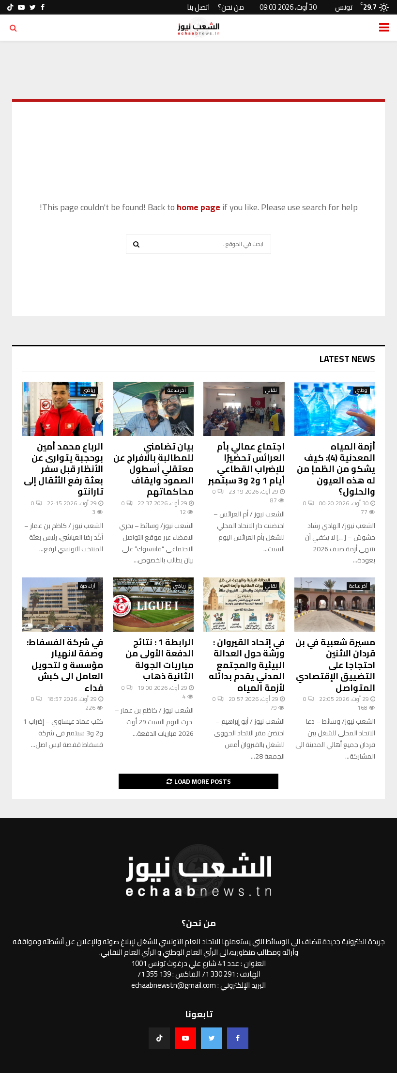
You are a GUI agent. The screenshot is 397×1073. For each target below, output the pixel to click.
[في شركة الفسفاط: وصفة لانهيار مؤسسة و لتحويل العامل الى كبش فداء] (62, 604)
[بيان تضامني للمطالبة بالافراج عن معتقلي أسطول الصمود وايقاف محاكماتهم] (153, 409)
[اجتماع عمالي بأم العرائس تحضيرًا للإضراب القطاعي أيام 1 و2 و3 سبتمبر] (244, 409)
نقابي (271, 390)
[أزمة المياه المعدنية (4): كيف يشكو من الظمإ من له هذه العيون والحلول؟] (335, 409)
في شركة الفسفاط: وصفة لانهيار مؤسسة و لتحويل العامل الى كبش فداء (65, 665)
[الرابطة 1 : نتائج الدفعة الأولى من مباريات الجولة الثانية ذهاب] (153, 604)
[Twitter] (211, 1038)
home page (198, 207)
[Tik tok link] (10, 7)
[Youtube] (185, 1038)
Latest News (347, 359)
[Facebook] (237, 1038)
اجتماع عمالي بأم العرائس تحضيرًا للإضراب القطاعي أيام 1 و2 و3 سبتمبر (246, 463)
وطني (361, 390)
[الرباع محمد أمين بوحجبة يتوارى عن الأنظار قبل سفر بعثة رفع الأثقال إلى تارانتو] (62, 409)
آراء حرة (87, 586)
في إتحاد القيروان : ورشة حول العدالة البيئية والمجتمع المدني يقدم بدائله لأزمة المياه (247, 665)
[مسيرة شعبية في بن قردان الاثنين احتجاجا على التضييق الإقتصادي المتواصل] (335, 604)
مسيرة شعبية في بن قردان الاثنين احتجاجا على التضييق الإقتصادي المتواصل (335, 665)
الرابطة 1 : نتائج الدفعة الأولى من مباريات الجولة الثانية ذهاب (159, 659)
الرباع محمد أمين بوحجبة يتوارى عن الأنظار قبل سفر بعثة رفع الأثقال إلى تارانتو (63, 469)
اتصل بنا (198, 7)
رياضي (89, 390)
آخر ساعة (177, 390)
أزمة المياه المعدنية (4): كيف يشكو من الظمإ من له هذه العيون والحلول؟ (336, 469)
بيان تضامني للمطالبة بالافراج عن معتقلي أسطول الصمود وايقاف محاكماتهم (153, 469)
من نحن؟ (231, 7)
